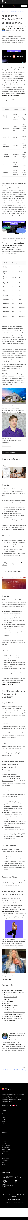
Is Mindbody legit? (9, 1007)
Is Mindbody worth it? (9, 1010)
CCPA (22, 1202)
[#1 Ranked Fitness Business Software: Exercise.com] (14, 227)
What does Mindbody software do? (13, 990)
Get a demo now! (6, 446)
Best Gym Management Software (15, 11)
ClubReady (7, 999)
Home (3, 11)
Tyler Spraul (12, 1033)
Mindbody (6, 1003)
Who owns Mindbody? (9, 1001)
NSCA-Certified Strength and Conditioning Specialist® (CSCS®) (12, 1044)
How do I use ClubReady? (11, 1005)
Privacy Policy (7, 1202)
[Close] (26, 1)
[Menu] (2, 6)
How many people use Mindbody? (13, 1016)
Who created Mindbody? (10, 997)
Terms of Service (16, 1202)
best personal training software (10, 245)
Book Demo (23, 6)
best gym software (19, 243)
